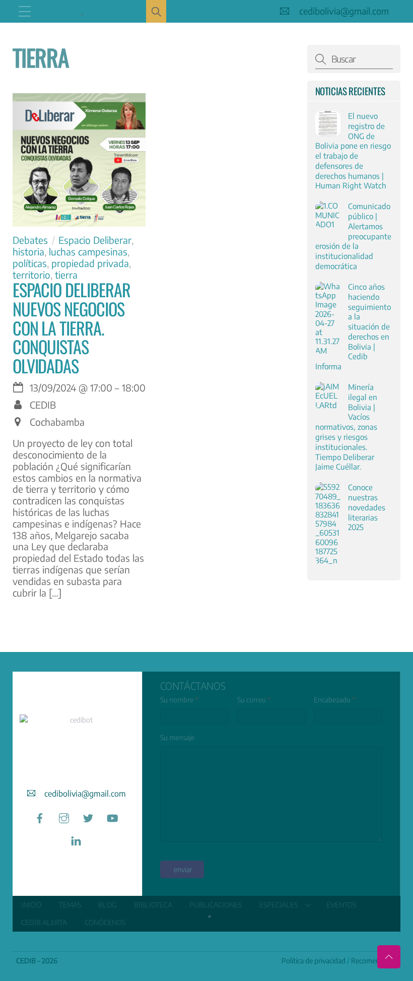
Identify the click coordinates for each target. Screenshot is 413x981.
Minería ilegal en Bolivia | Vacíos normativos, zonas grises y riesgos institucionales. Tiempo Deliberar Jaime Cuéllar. (346, 426)
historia (28, 251)
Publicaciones (215, 904)
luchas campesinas (88, 251)
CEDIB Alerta (44, 922)
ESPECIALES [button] (278, 904)
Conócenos (105, 922)
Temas (70, 904)
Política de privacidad (314, 960)
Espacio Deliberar (94, 240)
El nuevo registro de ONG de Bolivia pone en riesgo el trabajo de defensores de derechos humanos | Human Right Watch (353, 150)
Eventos (341, 904)
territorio (31, 275)
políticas (30, 263)
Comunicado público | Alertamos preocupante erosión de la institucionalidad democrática (353, 236)
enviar (183, 869)
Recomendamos (375, 960)
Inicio (31, 904)
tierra (66, 275)
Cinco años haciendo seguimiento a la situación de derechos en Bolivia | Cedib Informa (353, 326)
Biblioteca (153, 904)
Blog (107, 904)
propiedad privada (90, 263)
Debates (30, 240)
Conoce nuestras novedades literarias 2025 (366, 507)
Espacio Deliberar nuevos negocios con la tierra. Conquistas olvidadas (72, 327)
